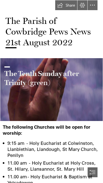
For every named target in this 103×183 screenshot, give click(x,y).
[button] (66, 5)
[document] (51, 91)
